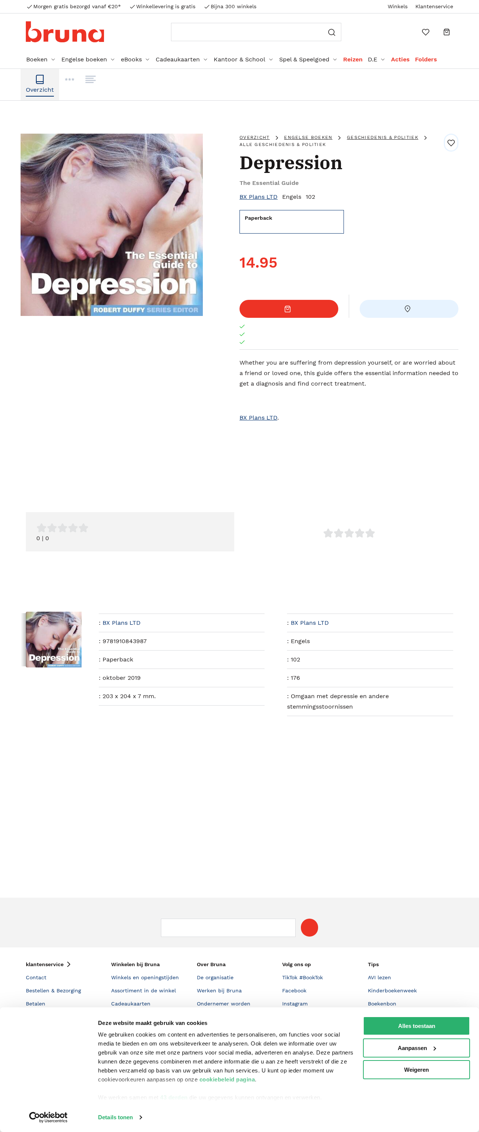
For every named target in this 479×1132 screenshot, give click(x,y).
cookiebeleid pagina (227, 1079)
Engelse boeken (84, 59)
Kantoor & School (239, 59)
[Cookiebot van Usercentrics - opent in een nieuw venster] (48, 1117)
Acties (400, 59)
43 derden (174, 1097)
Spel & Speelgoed (304, 59)
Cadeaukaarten (178, 59)
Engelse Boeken (308, 137)
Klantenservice (434, 6)
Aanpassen (412, 1048)
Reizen (353, 59)
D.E (372, 59)
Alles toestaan (416, 1026)
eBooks (131, 59)
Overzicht (255, 137)
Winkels (398, 6)
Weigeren (416, 1069)
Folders (426, 59)
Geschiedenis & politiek (382, 137)
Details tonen (115, 1117)
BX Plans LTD (259, 196)
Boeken (37, 59)
